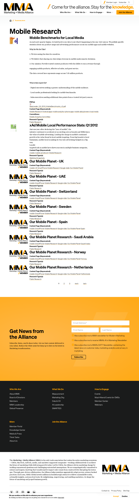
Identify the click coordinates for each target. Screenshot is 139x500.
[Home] (11, 21)
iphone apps (69, 111)
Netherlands (85, 273)
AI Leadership (58, 404)
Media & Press (16, 433)
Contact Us (105, 490)
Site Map (126, 490)
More (111, 12)
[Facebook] (17, 492)
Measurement (58, 393)
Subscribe (122, 2)
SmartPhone (42, 167)
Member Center (101, 401)
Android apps (47, 111)
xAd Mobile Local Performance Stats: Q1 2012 (64, 125)
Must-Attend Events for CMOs (107, 397)
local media (94, 111)
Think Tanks (14, 437)
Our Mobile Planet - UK (47, 161)
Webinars (99, 404)
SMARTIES (56, 408)
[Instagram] (23, 492)
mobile (32, 152)
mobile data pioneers (82, 111)
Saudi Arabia (85, 243)
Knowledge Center (17, 430)
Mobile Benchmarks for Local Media (57, 37)
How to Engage (96, 12)
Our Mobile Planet (76, 167)
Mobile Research (36, 111)
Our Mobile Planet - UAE (48, 176)
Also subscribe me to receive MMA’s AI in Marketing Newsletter (100, 340)
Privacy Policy (116, 490)
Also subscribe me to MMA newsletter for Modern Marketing (99, 335)
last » (85, 283)
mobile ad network (42, 152)
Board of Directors (17, 397)
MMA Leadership (17, 404)
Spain (83, 228)
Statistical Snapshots (37, 158)
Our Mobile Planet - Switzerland (53, 191)
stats (68, 167)
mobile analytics (58, 111)
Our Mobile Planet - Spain (49, 222)
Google (62, 167)
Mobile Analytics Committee (40, 116)
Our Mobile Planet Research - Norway (58, 252)
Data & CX (56, 401)
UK (36, 167)
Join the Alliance (125, 12)
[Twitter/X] (11, 492)
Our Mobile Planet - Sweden (50, 206)
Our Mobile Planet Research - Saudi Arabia (61, 237)
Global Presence (16, 408)
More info (61, 497)
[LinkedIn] (34, 492)
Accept (116, 496)
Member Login (111, 2)
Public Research (35, 122)
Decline (125, 496)
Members (14, 401)
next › (77, 283)
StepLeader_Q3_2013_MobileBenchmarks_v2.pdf (48, 106)
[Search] (129, 2)
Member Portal (16, 426)
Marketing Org (58, 397)
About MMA (15, 393)
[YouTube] (28, 492)
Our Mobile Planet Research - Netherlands (61, 267)
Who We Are (65, 12)
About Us (13, 440)
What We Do (80, 12)
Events (97, 393)
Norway (84, 258)
